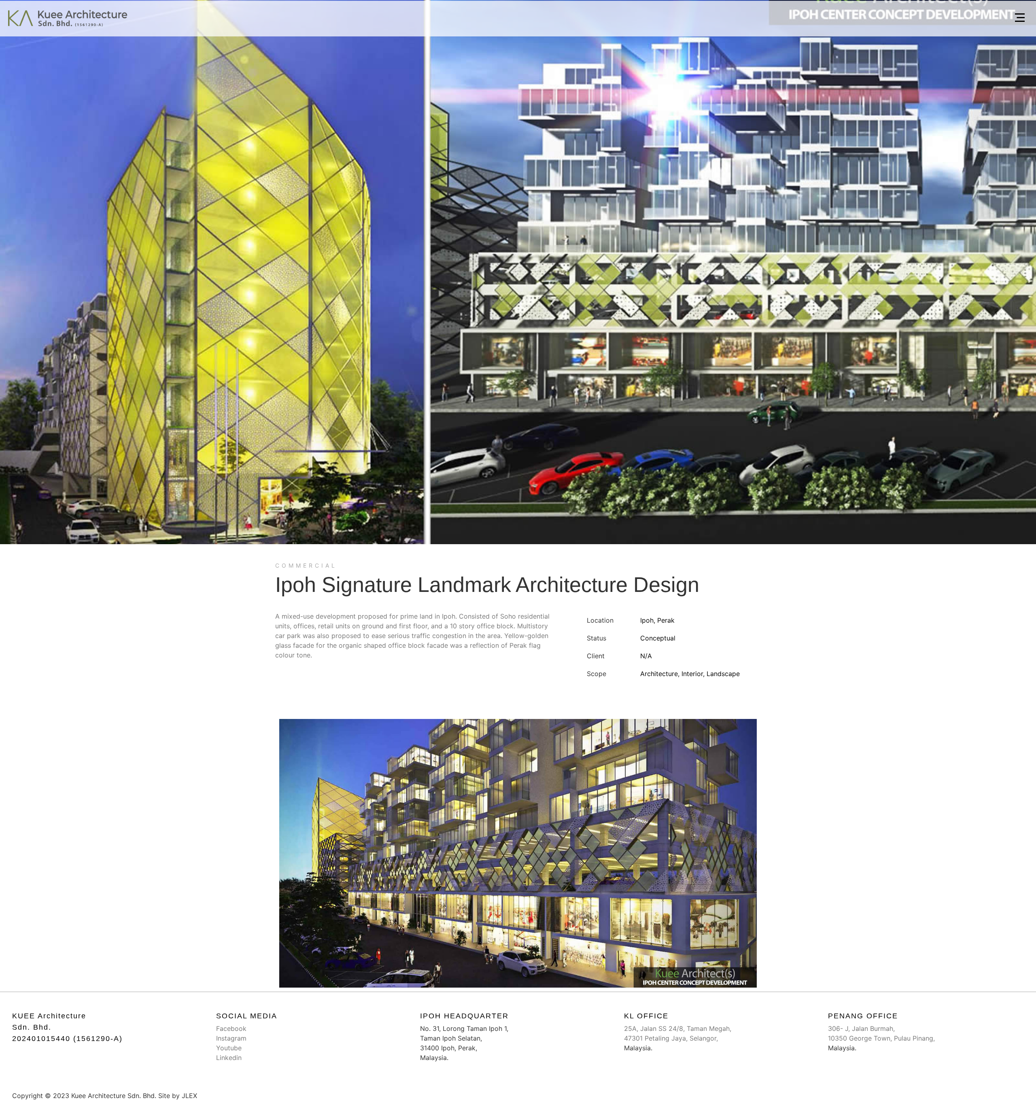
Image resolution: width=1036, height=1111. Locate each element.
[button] (1020, 18)
